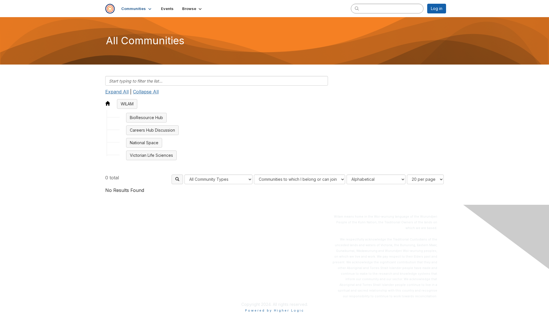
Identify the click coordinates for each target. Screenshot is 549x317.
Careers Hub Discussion (152, 130)
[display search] (177, 179)
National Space (144, 142)
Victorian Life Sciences (151, 155)
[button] (137, 8)
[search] (357, 8)
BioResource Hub (146, 117)
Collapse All (146, 92)
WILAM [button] (127, 103)
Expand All (117, 92)
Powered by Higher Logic (274, 310)
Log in (436, 8)
